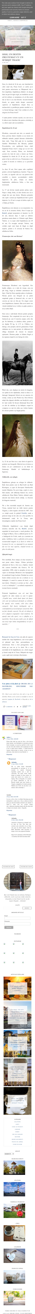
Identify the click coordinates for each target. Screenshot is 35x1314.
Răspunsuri (12, 759)
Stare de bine (17, 1144)
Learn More (14, 17)
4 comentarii (9, 706)
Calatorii (17, 1121)
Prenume (7, 921)
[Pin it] (20, 707)
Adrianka (14, 762)
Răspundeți (9, 754)
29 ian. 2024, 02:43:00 (12, 797)
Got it (23, 17)
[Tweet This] (17, 707)
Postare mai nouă (8, 866)
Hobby (17, 1131)
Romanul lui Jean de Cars (11, 637)
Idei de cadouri (17, 1134)
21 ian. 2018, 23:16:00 (17, 764)
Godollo (24, 513)
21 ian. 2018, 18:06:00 (12, 739)
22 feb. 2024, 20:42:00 (17, 820)
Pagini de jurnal (17, 1141)
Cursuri (17, 1129)
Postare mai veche (26, 866)
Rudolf (4, 213)
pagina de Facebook (14, 699)
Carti (17, 1124)
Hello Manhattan (24, 1310)
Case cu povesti (17, 1126)
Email (6, 916)
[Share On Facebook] (14, 707)
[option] (17, 37)
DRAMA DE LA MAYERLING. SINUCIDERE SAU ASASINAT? (17, 686)
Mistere (25, 706)
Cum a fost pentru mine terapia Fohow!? (17, 988)
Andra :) (9, 737)
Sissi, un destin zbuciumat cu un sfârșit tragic (17, 1101)
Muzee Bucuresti (17, 1139)
